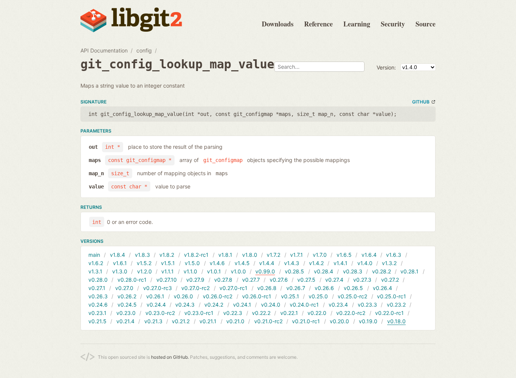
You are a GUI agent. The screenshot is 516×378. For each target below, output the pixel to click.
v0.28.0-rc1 (132, 279)
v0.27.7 (251, 279)
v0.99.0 (265, 271)
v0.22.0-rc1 (389, 313)
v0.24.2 (213, 304)
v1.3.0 (119, 271)
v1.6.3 (393, 254)
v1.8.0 (249, 254)
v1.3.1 (95, 271)
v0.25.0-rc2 (352, 296)
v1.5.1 (168, 263)
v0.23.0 (126, 313)
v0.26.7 (295, 288)
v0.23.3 (367, 304)
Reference (318, 24)
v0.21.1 (207, 321)
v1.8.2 (166, 254)
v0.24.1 (242, 304)
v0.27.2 (390, 279)
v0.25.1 (290, 296)
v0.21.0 (235, 321)
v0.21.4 (125, 321)
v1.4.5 (242, 263)
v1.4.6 (217, 263)
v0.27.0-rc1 (233, 288)
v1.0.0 (238, 271)
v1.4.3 (291, 263)
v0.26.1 (155, 296)
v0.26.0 (183, 296)
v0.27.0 (124, 288)
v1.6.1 (120, 263)
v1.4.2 (316, 263)
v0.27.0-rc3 (157, 288)
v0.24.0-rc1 (304, 304)
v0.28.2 (381, 271)
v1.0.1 (214, 271)
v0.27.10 (166, 279)
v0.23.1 (97, 313)
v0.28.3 (352, 271)
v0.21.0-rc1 (306, 321)
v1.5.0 (192, 263)
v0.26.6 (324, 288)
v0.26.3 (98, 296)
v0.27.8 (223, 279)
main (94, 254)
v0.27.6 (279, 279)
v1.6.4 (369, 254)
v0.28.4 (323, 271)
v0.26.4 (382, 288)
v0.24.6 (98, 304)
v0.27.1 (96, 288)
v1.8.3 (142, 254)
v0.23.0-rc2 (160, 313)
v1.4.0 (364, 263)
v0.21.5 (97, 321)
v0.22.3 (232, 313)
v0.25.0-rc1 (391, 296)
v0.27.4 (334, 279)
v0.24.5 (127, 304)
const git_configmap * (139, 160)
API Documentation (104, 50)
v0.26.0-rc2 (217, 296)
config (144, 50)
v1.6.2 (95, 263)
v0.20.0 (339, 321)
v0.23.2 (396, 304)
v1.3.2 (389, 263)
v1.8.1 (225, 254)
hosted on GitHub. (170, 357)
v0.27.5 (306, 279)
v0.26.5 (353, 288)
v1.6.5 (344, 254)
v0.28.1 (409, 271)
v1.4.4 (266, 263)
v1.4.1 (341, 263)
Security (393, 24)
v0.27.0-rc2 (195, 288)
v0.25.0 (318, 296)
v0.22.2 (261, 313)
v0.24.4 (156, 304)
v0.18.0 (396, 321)
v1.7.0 (320, 254)
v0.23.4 (338, 304)
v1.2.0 (144, 271)
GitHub (420, 102)
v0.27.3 (362, 279)
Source (426, 24)
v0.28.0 (98, 279)
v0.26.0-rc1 (256, 296)
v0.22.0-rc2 (350, 313)
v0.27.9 (195, 279)
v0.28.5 (294, 271)
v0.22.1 (289, 313)
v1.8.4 (117, 254)
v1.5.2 (144, 263)
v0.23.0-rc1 (198, 313)
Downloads (278, 24)
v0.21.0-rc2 (268, 321)
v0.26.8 (267, 288)
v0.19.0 (368, 321)
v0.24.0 (270, 304)
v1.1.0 (190, 271)
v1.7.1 (296, 254)
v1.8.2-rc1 (196, 254)
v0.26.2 (126, 296)
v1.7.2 (273, 254)
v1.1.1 (167, 271)
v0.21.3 (153, 321)
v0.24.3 (185, 304)
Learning (356, 24)
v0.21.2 (181, 321)
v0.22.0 (316, 313)
